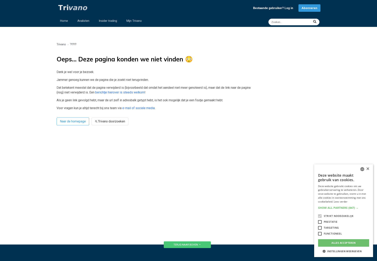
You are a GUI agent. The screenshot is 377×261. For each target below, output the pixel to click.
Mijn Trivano (134, 21)
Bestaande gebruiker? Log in (273, 8)
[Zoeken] (294, 22)
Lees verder (340, 201)
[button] (343, 208)
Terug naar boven (186, 244)
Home (64, 21)
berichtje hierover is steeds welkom (120, 92)
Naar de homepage (73, 121)
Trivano (61, 44)
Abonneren (309, 8)
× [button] (367, 168)
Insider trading (108, 21)
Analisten (83, 21)
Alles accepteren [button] (343, 243)
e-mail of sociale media (138, 108)
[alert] (343, 210)
